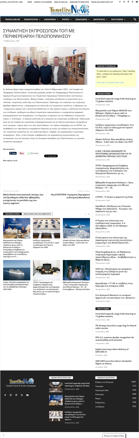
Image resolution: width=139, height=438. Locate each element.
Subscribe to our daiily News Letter (110, 83)
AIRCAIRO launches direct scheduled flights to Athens (113, 362)
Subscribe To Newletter (79, 2)
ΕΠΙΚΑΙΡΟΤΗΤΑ (31, 19)
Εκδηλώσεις (100, 403)
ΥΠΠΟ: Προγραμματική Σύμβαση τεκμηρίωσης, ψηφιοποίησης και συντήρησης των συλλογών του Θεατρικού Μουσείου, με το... (112, 169)
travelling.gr (12, 19)
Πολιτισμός (99, 394)
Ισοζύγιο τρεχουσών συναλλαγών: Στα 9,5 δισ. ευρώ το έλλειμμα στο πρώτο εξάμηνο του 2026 (46, 243)
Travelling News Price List (102, 2)
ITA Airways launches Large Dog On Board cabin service (115, 326)
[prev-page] (85, 214)
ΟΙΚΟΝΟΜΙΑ (50, 19)
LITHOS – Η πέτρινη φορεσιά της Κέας (114, 196)
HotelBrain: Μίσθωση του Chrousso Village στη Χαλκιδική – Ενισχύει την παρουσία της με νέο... (113, 209)
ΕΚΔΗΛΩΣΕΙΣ (81, 19)
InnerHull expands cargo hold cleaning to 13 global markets (115, 100)
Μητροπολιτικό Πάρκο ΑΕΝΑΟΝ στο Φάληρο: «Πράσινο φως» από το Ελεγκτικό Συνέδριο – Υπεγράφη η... (113, 113)
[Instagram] (124, 2)
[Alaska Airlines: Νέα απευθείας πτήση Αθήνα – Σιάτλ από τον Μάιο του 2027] (76, 228)
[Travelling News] (69, 10)
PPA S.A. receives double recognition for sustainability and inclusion (114, 338)
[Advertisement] (46, 177)
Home (29, 2)
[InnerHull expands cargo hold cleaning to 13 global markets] (56, 387)
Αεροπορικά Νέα (101, 390)
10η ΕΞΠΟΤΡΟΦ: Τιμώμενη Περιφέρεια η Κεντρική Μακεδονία (70, 196)
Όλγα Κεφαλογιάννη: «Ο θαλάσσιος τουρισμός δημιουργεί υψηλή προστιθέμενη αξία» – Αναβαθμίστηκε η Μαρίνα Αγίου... (115, 256)
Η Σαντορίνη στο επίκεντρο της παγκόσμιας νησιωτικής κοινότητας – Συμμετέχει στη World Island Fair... (114, 240)
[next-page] (88, 214)
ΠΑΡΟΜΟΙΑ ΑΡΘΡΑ (12, 214)
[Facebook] (120, 2)
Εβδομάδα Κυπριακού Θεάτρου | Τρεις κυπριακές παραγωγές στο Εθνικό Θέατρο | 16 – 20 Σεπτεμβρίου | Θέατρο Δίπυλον (76, 285)
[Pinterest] (128, 2)
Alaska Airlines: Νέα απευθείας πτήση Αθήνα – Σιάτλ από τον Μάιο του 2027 (76, 242)
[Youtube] (136, 2)
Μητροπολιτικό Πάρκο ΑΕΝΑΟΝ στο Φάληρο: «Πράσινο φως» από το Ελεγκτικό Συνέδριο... (74, 400)
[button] (135, 19)
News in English (60, 2)
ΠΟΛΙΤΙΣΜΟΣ (117, 19)
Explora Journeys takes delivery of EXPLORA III (111, 350)
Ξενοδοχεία (99, 407)
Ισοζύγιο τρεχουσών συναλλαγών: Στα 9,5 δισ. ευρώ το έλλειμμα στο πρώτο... (75, 416)
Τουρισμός (99, 386)
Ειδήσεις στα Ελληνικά (43, 2)
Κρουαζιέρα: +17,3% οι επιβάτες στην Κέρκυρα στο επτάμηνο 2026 (114, 284)
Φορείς (98, 399)
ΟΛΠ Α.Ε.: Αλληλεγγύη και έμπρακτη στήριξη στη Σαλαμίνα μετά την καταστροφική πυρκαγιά (113, 271)
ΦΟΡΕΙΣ (65, 19)
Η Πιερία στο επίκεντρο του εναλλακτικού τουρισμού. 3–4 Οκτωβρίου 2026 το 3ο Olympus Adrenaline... (111, 224)
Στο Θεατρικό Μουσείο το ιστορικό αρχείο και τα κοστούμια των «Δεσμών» (115, 296)
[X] (132, 2)
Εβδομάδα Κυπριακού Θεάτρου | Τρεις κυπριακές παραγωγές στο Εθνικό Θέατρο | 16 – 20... (114, 185)
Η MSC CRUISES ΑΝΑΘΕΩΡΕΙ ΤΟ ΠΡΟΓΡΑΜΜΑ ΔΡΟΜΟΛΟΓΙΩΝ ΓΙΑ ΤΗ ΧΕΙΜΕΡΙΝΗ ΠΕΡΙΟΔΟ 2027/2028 (16, 285)
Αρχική (5, 25)
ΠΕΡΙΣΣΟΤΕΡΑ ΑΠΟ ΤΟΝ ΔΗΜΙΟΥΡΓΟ (37, 214)
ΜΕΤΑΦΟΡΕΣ (99, 19)
